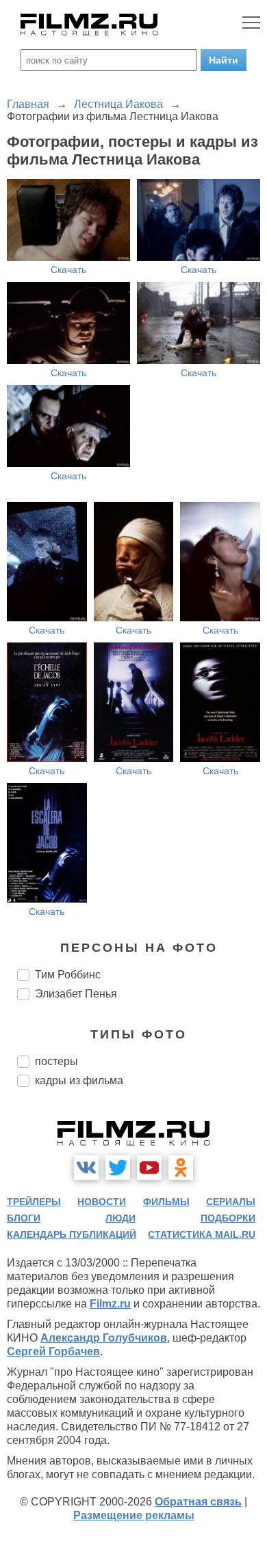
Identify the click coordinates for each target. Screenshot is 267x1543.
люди (120, 1218)
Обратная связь (198, 1501)
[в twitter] (117, 1167)
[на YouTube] (149, 1167)
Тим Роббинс (68, 974)
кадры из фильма (79, 1080)
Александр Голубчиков (103, 1338)
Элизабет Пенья (76, 994)
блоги (23, 1218)
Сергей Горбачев (53, 1351)
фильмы (166, 1201)
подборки (228, 1218)
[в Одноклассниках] (180, 1167)
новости (101, 1201)
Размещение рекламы (133, 1515)
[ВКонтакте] (86, 1167)
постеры (56, 1061)
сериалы (230, 1201)
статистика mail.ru (201, 1234)
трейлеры (34, 1201)
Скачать (68, 269)
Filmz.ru (110, 1304)
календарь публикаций (71, 1234)
